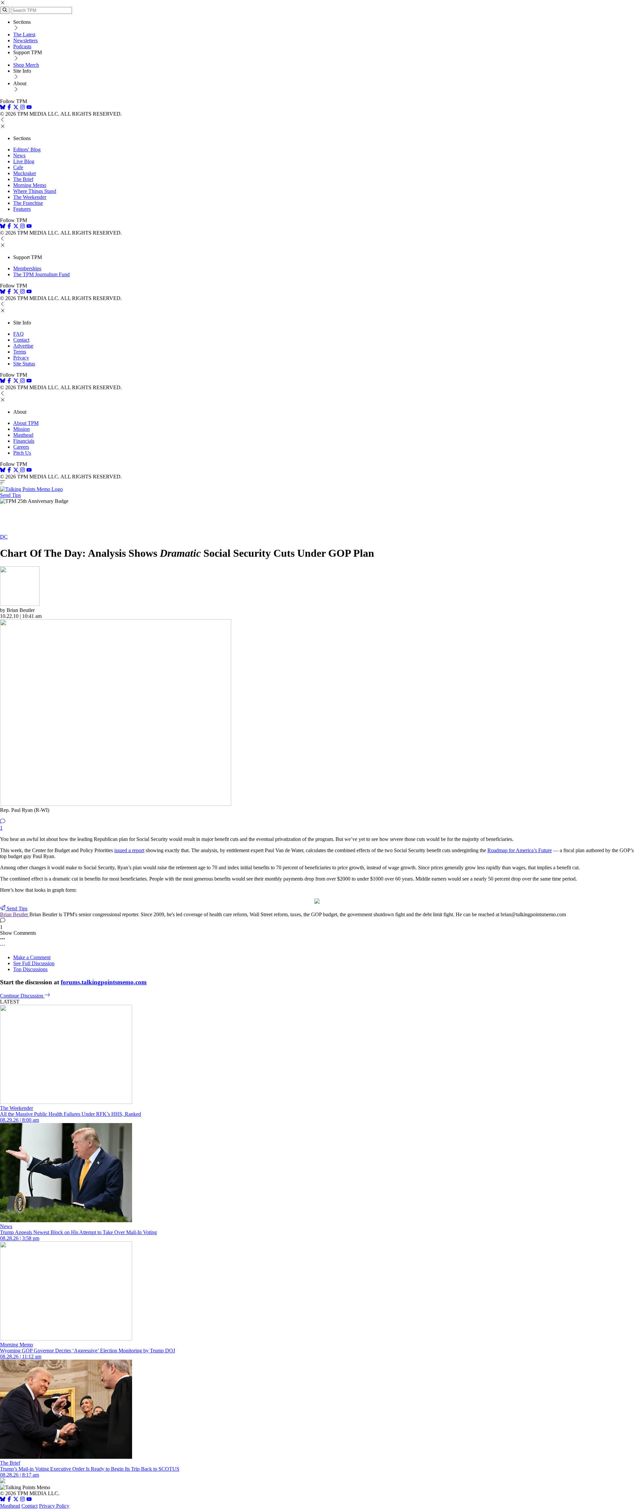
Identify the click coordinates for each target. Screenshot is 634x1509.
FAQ (18, 334)
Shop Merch (26, 65)
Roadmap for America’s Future (519, 850)
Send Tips (10, 495)
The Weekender (29, 197)
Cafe (18, 167)
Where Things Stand (34, 191)
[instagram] (22, 108)
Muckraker (24, 173)
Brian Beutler (14, 914)
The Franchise (28, 203)
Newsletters (25, 40)
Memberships (27, 268)
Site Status (24, 363)
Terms (19, 352)
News (19, 155)
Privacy (21, 357)
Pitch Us (22, 453)
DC (4, 537)
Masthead (23, 435)
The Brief (23, 179)
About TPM (26, 423)
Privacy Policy (54, 1506)
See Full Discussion (33, 963)
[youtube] (29, 108)
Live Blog (23, 161)
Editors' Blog (27, 149)
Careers (21, 447)
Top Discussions (30, 969)
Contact (21, 340)
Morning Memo (29, 185)
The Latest (24, 34)
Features (22, 209)
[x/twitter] (16, 108)
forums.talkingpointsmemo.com (104, 982)
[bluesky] (2, 108)
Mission (21, 429)
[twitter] (15, 1500)
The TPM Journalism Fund (41, 274)
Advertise (23, 346)
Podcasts (22, 46)
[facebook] (9, 108)
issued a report (129, 850)
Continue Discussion (22, 996)
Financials (23, 441)
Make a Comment (32, 957)
